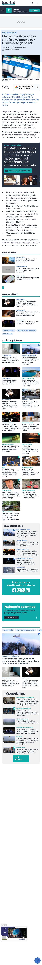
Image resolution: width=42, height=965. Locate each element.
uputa (22, 137)
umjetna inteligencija (25, 630)
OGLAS (21, 22)
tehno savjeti (8, 330)
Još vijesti (19, 758)
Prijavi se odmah (11, 617)
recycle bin (7, 334)
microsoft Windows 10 (26, 330)
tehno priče (8, 630)
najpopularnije (14, 693)
